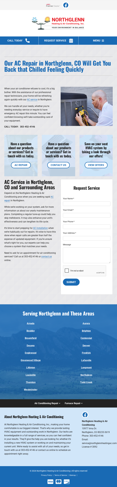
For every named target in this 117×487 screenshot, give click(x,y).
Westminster (30, 389)
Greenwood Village (31, 360)
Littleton (30, 367)
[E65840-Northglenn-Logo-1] (58, 14)
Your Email (68, 210)
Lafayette (86, 360)
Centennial (86, 338)
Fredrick (86, 352)
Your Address (69, 233)
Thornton (31, 382)
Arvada (30, 323)
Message (67, 244)
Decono (31, 345)
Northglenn (86, 375)
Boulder (31, 330)
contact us (46, 256)
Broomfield (31, 338)
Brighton (86, 330)
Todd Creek (86, 382)
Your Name (68, 198)
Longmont (86, 367)
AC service (32, 99)
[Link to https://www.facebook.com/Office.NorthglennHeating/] (65, 5)
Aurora (86, 323)
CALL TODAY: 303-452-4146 (19, 126)
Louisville (31, 375)
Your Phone (68, 221)
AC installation (40, 228)
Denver (86, 345)
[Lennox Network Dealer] (54, 5)
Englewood (30, 352)
